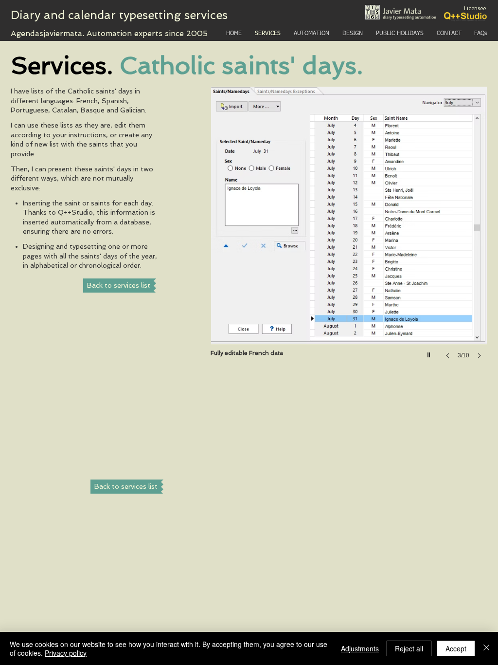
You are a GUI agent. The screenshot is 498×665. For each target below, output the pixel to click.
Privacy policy (66, 653)
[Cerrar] (486, 648)
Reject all (409, 648)
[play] (430, 352)
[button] (349, 232)
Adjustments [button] (360, 648)
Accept (455, 648)
